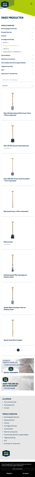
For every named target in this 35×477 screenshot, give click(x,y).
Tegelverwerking (7, 66)
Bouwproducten (6, 32)
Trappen (6, 48)
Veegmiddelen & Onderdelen (12, 52)
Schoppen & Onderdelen (11, 45)
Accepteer (26, 473)
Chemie (3, 36)
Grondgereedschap (7, 39)
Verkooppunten (9, 405)
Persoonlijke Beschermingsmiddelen (13, 63)
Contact (6, 408)
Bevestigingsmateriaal (9, 28)
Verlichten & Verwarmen (9, 74)
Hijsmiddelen (5, 55)
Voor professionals (10, 402)
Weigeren (9, 473)
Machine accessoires (8, 59)
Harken (6, 42)
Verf (2, 70)
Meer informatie (17, 469)
